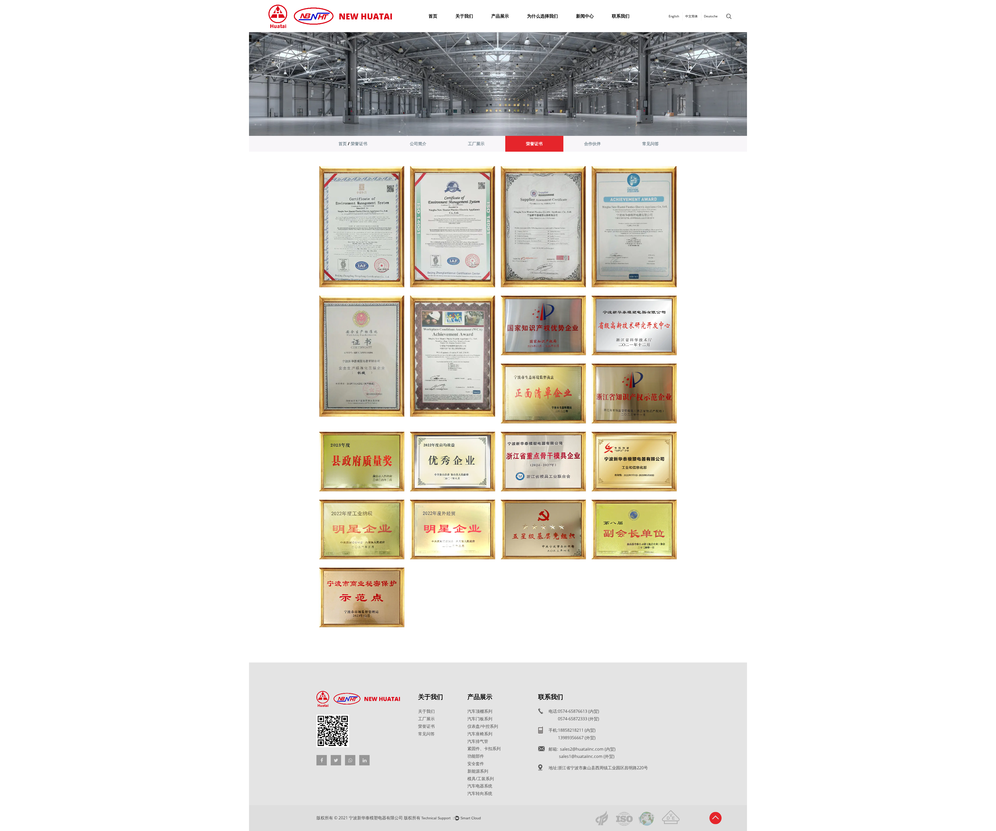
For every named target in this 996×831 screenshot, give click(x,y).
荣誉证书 (534, 143)
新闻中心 (585, 16)
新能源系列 (477, 771)
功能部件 (475, 756)
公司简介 (418, 143)
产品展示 (500, 16)
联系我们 (621, 16)
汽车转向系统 (479, 793)
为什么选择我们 (542, 16)
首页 (432, 16)
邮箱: (582, 749)
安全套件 (475, 763)
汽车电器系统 (479, 786)
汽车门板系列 (479, 719)
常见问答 (650, 143)
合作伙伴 (592, 143)
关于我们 (464, 16)
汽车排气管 (477, 741)
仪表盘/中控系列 (482, 726)
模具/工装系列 (480, 778)
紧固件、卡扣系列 (484, 748)
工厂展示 (476, 143)
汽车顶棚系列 (479, 711)
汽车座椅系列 (479, 734)
